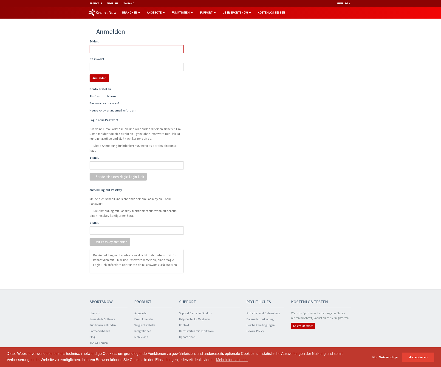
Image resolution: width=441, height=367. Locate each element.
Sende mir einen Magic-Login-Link (119, 177)
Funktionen (181, 12)
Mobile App (141, 337)
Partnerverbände (100, 331)
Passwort (97, 59)
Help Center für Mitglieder (194, 319)
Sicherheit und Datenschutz (263, 313)
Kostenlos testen (271, 12)
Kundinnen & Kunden (103, 325)
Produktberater (143, 319)
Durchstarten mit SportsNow (196, 331)
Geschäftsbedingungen (260, 325)
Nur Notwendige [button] (385, 357)
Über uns (95, 313)
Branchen (130, 12)
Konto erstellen (100, 89)
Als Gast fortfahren (103, 96)
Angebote (154, 12)
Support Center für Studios (195, 313)
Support (206, 12)
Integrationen (142, 331)
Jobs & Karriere (99, 343)
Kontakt (184, 325)
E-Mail (94, 41)
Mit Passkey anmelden (111, 242)
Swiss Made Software (102, 319)
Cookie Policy (255, 331)
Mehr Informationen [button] (232, 360)
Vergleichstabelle (144, 325)
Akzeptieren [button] (418, 357)
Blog (92, 337)
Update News (187, 337)
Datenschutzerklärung (260, 319)
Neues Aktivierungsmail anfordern (113, 110)
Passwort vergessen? (104, 103)
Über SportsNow (236, 12)
